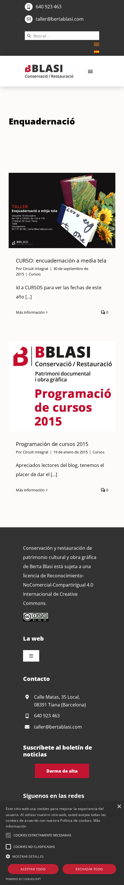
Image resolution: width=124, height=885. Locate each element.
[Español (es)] (96, 51)
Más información (30, 312)
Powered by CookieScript (23, 879)
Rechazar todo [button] (89, 869)
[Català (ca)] (96, 43)
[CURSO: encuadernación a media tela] (62, 210)
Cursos (35, 274)
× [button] (119, 806)
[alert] (62, 843)
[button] (8, 835)
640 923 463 (48, 6)
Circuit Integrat (35, 268)
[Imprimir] (49, 67)
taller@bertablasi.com (60, 19)
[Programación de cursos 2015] (62, 386)
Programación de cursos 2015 (55, 386)
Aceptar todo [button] (33, 869)
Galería (69, 210)
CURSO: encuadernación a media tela (55, 210)
